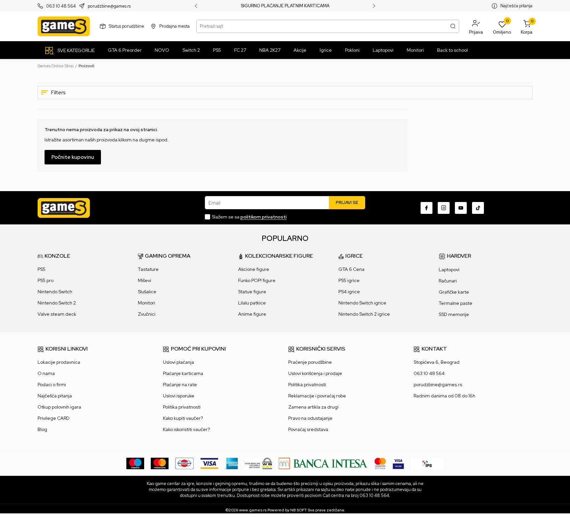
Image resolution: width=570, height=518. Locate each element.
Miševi (144, 280)
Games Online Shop (56, 66)
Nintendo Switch (55, 292)
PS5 (42, 269)
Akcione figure (253, 269)
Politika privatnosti (182, 407)
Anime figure (252, 314)
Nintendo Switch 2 (57, 303)
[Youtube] (461, 208)
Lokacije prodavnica (59, 362)
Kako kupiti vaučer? (183, 418)
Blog (42, 429)
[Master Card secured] (380, 463)
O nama (46, 373)
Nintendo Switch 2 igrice (364, 314)
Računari (448, 281)
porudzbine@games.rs (109, 6)
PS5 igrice (349, 280)
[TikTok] (478, 208)
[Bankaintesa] (323, 463)
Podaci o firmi (52, 385)
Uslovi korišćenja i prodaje (315, 373)
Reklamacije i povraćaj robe (317, 396)
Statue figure (252, 292)
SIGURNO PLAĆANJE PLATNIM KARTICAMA (285, 6)
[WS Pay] (258, 463)
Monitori (146, 303)
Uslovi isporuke (178, 396)
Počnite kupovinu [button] (72, 157)
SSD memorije (454, 314)
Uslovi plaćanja (178, 362)
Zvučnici (146, 314)
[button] (476, 26)
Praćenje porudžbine (310, 362)
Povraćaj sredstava (308, 429)
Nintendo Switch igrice (362, 303)
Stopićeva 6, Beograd (436, 362)
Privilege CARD (54, 418)
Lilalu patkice (252, 303)
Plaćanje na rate (180, 385)
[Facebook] (426, 208)
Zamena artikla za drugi (313, 407)
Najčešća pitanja (516, 6)
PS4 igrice (349, 292)
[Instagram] (444, 208)
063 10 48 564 (61, 6)
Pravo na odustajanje (310, 418)
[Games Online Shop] (64, 26)
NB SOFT (298, 510)
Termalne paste (455, 303)
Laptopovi (449, 270)
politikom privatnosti (263, 217)
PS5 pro (45, 280)
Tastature (148, 269)
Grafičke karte (454, 292)
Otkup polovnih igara (59, 407)
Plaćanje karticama (183, 373)
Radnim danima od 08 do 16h (444, 396)
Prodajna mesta (174, 26)
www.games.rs (253, 510)
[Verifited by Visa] (398, 463)
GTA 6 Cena (351, 269)
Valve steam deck (57, 314)
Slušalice (147, 292)
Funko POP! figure (256, 280)
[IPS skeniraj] (427, 463)
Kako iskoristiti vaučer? (186, 429)
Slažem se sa (249, 217)
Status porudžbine (126, 26)
